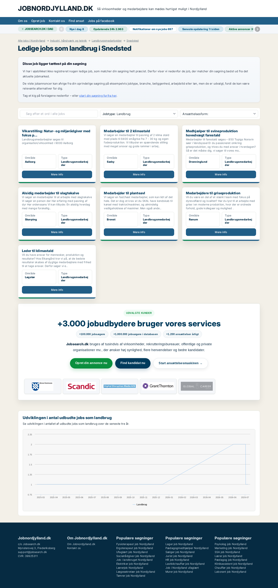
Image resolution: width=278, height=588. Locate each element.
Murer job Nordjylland (179, 571)
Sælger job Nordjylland (180, 552)
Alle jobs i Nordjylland (31, 40)
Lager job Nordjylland (179, 544)
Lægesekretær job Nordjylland (135, 571)
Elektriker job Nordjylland (132, 563)
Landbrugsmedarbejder (107, 40)
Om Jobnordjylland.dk (81, 544)
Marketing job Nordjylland (231, 548)
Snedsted (133, 40)
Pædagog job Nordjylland (231, 559)
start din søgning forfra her (97, 95)
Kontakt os (57, 21)
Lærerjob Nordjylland (129, 567)
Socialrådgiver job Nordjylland (135, 556)
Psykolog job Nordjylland (230, 544)
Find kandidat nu (132, 363)
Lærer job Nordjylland (228, 556)
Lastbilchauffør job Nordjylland (185, 563)
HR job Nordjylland (177, 559)
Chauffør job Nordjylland (230, 567)
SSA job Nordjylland (227, 552)
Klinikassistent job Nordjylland (234, 563)
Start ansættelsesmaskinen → (180, 363)
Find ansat (76, 21)
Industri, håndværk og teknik (68, 40)
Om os (22, 21)
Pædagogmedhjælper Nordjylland (187, 548)
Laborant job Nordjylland (230, 571)
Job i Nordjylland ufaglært (182, 567)
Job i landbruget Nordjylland (134, 559)
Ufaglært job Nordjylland (132, 552)
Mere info (57, 174)
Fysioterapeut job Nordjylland (135, 544)
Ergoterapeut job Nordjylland (134, 548)
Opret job (38, 21)
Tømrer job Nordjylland (130, 575)
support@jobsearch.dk (32, 552)
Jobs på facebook (101, 21)
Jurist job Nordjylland (179, 556)
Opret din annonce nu (91, 363)
